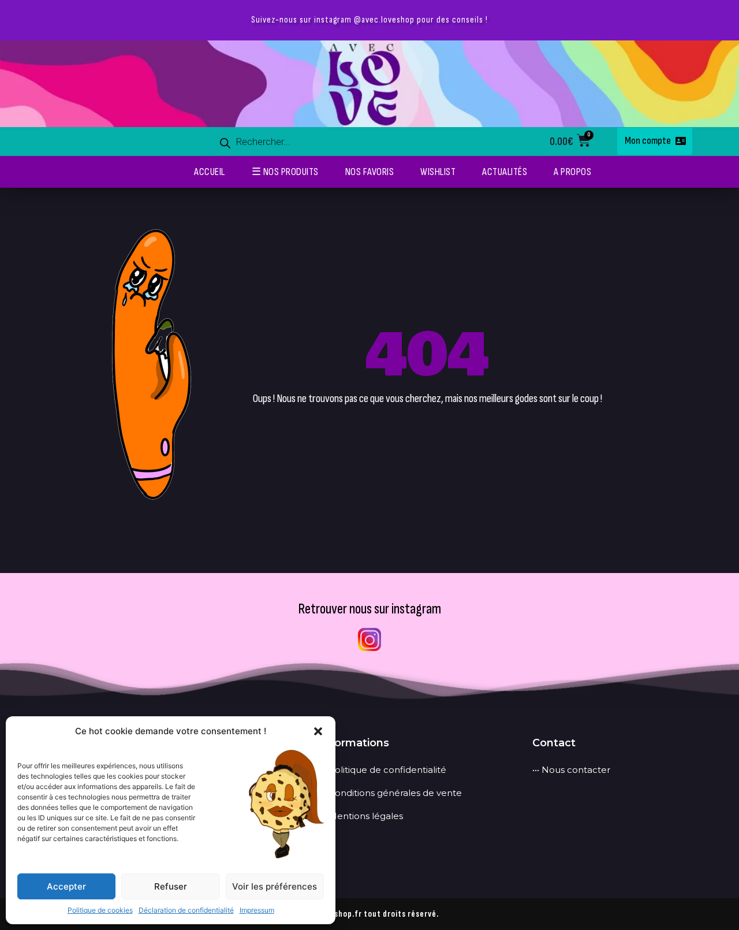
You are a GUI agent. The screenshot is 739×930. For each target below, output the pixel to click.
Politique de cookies (100, 910)
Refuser (170, 886)
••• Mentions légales (361, 815)
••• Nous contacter (571, 769)
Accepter (66, 886)
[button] (318, 731)
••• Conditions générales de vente (390, 792)
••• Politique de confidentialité (382, 769)
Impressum (257, 910)
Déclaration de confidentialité (186, 910)
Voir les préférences (274, 886)
